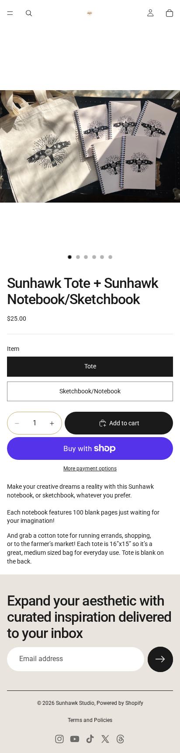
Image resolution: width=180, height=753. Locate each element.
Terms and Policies (90, 720)
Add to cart (124, 423)
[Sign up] (160, 659)
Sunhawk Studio (75, 703)
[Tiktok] (90, 739)
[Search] (28, 13)
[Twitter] (105, 739)
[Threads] (120, 739)
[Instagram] (59, 739)
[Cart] (169, 13)
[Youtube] (74, 739)
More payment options (90, 469)
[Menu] (10, 13)
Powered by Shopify (120, 703)
